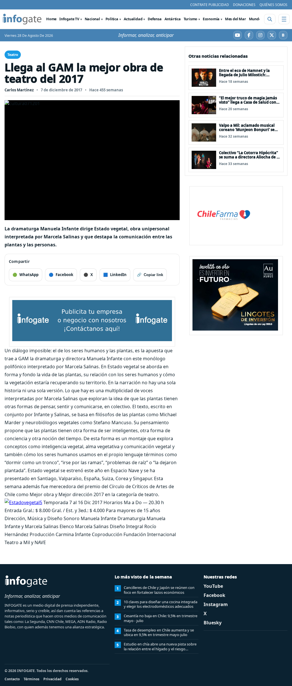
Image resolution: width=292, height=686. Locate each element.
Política (112, 19)
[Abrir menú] (284, 19)
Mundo (255, 19)
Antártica (173, 19)
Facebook (214, 595)
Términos (31, 679)
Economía (211, 19)
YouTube (213, 586)
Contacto (12, 679)
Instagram (216, 604)
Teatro (12, 54)
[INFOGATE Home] (22, 19)
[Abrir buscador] (269, 19)
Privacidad (52, 679)
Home (51, 19)
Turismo (190, 19)
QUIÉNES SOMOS (273, 4)
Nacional (92, 19)
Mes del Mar (235, 19)
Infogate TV (69, 19)
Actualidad (133, 19)
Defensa (154, 19)
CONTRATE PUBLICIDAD (209, 4)
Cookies (72, 679)
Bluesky (213, 622)
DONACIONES (244, 4)
